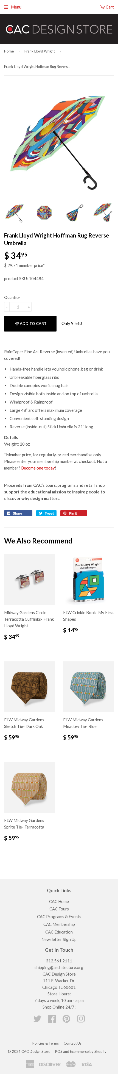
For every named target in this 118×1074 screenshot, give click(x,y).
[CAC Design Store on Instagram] (81, 1020)
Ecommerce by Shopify (88, 1051)
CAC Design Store (35, 1051)
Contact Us (73, 1043)
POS (58, 1051)
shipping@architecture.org (59, 967)
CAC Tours (59, 908)
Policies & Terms (45, 1043)
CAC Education (59, 931)
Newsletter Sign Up (59, 939)
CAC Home (59, 901)
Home (9, 51)
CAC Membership (59, 924)
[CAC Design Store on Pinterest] (66, 1020)
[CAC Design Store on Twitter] (37, 1020)
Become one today (38, 467)
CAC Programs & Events (59, 916)
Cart (109, 6)
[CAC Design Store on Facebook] (52, 1020)
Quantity (12, 297)
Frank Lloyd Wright (39, 51)
